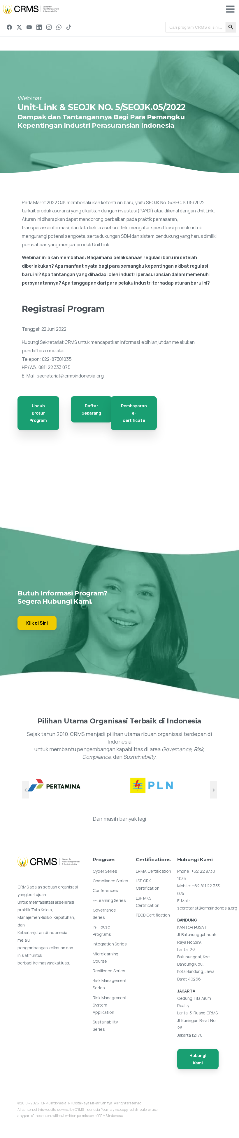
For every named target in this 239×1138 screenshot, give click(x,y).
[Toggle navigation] (230, 9)
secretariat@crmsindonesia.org (70, 376)
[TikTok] (69, 27)
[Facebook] (9, 27)
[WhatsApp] (59, 27)
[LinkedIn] (39, 27)
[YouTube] (29, 27)
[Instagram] (49, 27)
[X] (19, 27)
